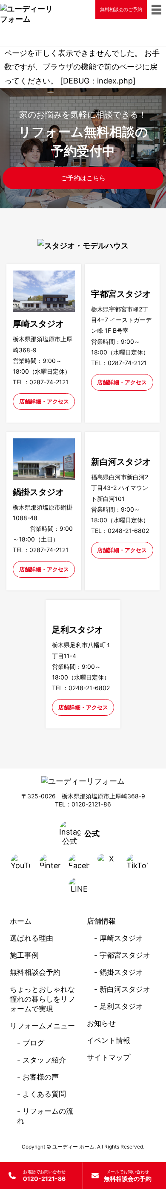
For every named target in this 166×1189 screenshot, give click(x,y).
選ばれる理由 (31, 938)
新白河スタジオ (125, 989)
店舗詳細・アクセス (44, 401)
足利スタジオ (121, 1006)
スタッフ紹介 (44, 1060)
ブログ (33, 1043)
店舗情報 (101, 921)
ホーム (20, 921)
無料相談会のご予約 (121, 9)
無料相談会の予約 (128, 1175)
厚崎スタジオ (121, 938)
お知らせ (101, 1023)
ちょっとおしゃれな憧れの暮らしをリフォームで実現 (42, 999)
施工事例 (24, 955)
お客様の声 (41, 1077)
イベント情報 (108, 1040)
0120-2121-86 (44, 1175)
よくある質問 (44, 1094)
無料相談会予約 (35, 972)
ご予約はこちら (83, 178)
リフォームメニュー (42, 1026)
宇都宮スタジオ (125, 955)
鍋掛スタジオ (121, 972)
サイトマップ (108, 1057)
